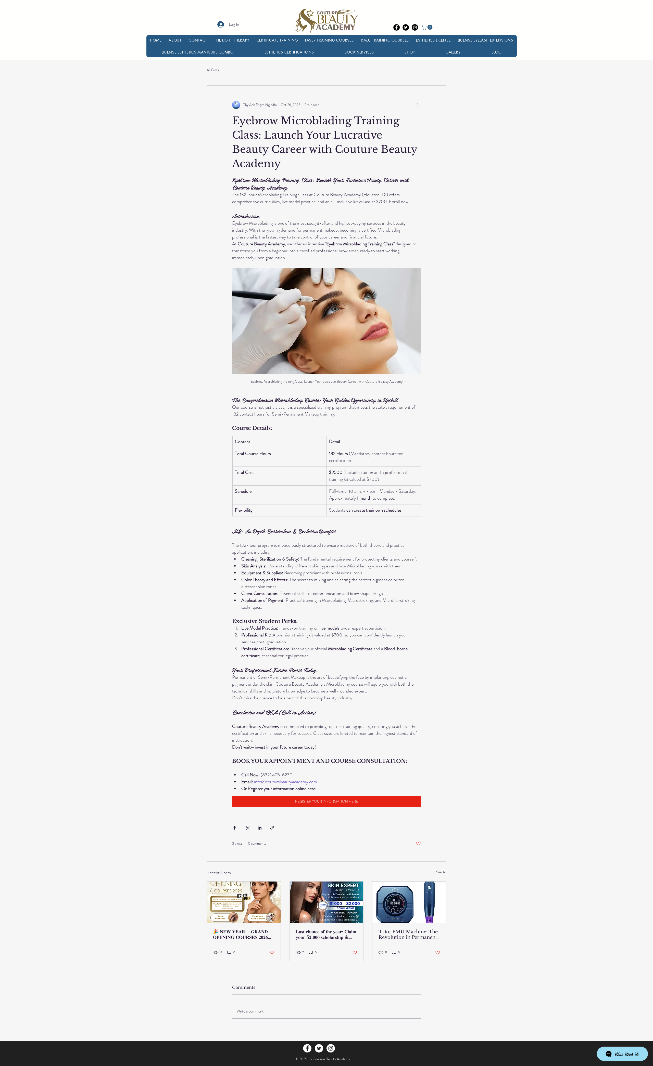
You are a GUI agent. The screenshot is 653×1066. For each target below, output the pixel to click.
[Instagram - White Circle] (330, 1048)
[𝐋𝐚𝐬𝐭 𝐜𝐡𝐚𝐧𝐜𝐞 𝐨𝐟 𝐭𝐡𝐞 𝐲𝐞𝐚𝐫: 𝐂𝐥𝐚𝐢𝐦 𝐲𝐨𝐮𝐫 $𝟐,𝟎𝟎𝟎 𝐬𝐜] (326, 902)
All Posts (213, 70)
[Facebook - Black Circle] (396, 27)
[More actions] (418, 105)
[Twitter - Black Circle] (406, 27)
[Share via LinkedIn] (259, 827)
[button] (427, 27)
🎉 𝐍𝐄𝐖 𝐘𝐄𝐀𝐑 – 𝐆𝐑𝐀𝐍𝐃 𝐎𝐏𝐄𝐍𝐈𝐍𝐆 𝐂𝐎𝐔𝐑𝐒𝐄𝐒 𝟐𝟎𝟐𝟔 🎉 (240, 934)
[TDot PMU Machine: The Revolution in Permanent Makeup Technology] (409, 902)
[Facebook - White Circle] (307, 1048)
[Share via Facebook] (234, 827)
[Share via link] (272, 827)
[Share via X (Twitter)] (247, 827)
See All (441, 871)
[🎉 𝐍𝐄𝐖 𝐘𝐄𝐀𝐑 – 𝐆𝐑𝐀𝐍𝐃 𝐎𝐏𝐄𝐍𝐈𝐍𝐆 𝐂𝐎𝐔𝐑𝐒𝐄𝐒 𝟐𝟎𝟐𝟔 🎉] (244, 902)
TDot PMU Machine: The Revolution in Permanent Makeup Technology (408, 934)
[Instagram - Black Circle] (415, 27)
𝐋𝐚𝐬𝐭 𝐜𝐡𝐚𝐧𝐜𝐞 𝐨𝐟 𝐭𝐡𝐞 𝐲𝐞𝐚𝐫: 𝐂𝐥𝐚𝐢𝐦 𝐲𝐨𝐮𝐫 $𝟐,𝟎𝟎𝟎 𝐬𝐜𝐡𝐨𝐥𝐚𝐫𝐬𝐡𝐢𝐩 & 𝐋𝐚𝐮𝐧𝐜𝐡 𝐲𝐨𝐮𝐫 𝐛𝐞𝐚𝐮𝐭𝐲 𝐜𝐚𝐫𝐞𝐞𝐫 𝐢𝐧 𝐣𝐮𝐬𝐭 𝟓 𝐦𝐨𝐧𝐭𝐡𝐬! (326, 934)
